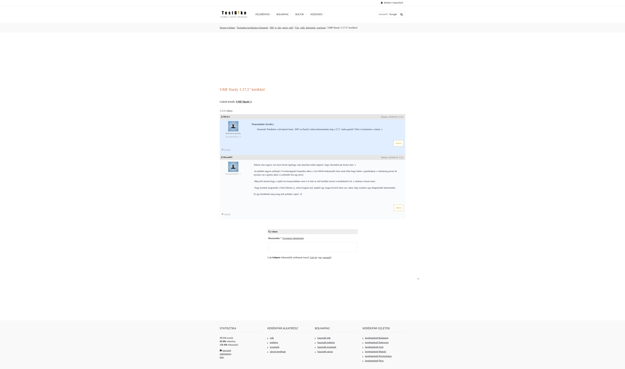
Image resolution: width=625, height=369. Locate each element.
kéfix (222, 357)
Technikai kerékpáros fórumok (252, 27)
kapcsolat (226, 350)
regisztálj (327, 257)
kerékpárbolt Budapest (376, 338)
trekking (274, 342)
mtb (272, 338)
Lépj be (313, 257)
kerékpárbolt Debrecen (377, 342)
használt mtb (324, 338)
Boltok (300, 14)
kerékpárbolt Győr (374, 347)
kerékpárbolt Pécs (374, 360)
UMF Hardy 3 (244, 101)
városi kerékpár (278, 351)
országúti (274, 347)
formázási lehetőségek (293, 238)
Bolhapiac (283, 14)
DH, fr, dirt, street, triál (281, 27)
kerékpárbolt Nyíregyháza (378, 356)
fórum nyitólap (227, 27)
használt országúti (326, 347)
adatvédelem (225, 354)
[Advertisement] (312, 60)
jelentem (227, 150)
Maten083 (227, 157)
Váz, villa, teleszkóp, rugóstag (310, 27)
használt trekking (326, 342)
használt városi (325, 351)
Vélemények (263, 14)
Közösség (317, 14)
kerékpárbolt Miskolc (375, 351)
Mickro (226, 116)
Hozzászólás (275, 238)
